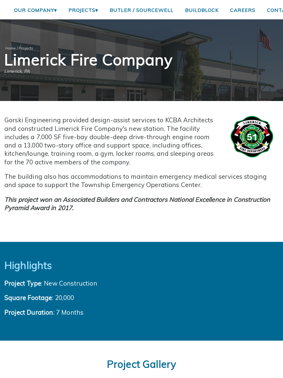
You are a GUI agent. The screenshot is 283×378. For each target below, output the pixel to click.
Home (11, 48)
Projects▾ (83, 10)
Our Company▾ (35, 10)
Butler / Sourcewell (142, 10)
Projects (26, 48)
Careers (242, 10)
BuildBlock (202, 10)
